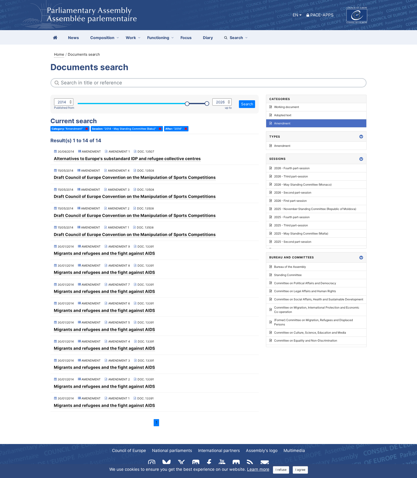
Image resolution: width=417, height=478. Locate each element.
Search (236, 37)
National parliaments (172, 450)
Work (131, 37)
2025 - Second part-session (292, 241)
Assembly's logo (262, 450)
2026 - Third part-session (291, 176)
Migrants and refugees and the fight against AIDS (104, 253)
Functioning (158, 37)
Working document (286, 107)
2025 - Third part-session (291, 225)
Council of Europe (129, 450)
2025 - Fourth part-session (292, 217)
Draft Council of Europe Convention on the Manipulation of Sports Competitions (135, 177)
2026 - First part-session (290, 200)
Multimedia (294, 450)
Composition (102, 37)
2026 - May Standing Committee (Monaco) (303, 184)
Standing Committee (288, 275)
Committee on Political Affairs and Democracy (305, 283)
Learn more (258, 469)
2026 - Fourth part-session (292, 168)
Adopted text (282, 115)
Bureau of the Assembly (290, 267)
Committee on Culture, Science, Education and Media (310, 332)
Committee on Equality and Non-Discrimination (305, 340)
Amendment (282, 123)
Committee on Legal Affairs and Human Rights (305, 291)
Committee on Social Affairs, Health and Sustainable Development (318, 299)
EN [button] (295, 15)
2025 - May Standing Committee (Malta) (301, 233)
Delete (85, 128)
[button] (361, 136)
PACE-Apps (322, 15)
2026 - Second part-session (292, 192)
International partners (219, 450)
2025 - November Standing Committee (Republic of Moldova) (315, 209)
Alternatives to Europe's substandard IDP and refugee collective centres (127, 158)
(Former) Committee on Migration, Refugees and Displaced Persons (313, 322)
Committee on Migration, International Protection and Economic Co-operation (316, 310)
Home (59, 54)
